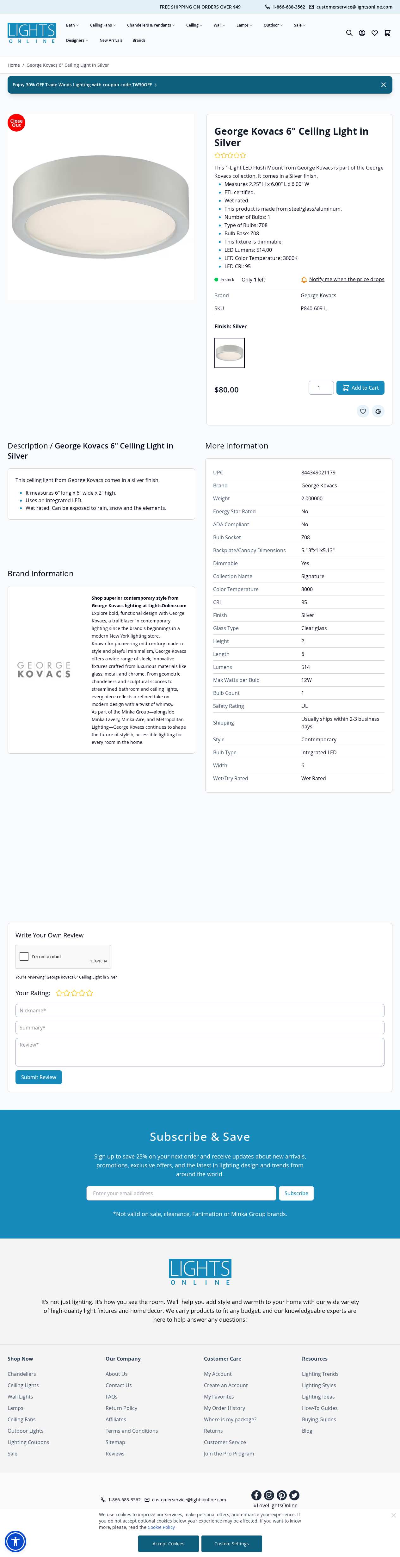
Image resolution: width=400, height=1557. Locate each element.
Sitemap (115, 1442)
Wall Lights (20, 1396)
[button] (15, 1541)
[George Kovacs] (44, 670)
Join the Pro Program (229, 1453)
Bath (70, 25)
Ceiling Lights (23, 1385)
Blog (307, 1430)
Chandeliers (22, 1373)
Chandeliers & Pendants (149, 25)
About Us (117, 1373)
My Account (218, 1373)
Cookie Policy (161, 1527)
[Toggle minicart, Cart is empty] (387, 33)
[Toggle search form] (349, 33)
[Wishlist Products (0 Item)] (375, 33)
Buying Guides (319, 1419)
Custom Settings (231, 1544)
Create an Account (226, 1385)
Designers (75, 40)
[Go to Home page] (32, 33)
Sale (298, 25)
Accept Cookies (168, 1544)
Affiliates (116, 1419)
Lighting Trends (320, 1373)
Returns (213, 1430)
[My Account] (362, 33)
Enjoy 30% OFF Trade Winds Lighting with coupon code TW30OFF (83, 85)
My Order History (224, 1408)
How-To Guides (320, 1408)
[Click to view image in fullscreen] (101, 207)
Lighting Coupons (28, 1442)
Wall (217, 25)
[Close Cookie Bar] (393, 1515)
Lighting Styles (319, 1385)
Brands (138, 40)
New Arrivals (111, 40)
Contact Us (119, 1385)
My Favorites (219, 1396)
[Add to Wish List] (363, 411)
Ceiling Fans (101, 25)
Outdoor (271, 25)
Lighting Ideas (318, 1396)
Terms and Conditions (132, 1430)
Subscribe (296, 1193)
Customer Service (225, 1442)
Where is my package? (230, 1419)
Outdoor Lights (26, 1430)
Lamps (243, 25)
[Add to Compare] (378, 411)
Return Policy (121, 1408)
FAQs (112, 1396)
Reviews (115, 1453)
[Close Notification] (383, 85)
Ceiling (192, 25)
